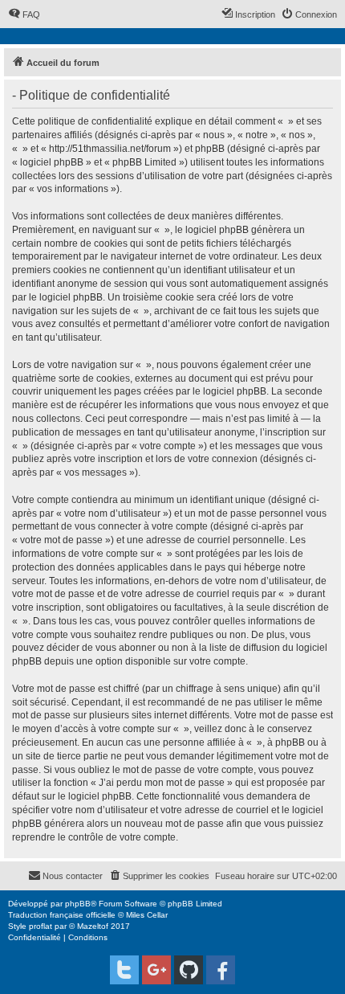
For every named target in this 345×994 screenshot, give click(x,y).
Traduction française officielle (62, 914)
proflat (40, 926)
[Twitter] (124, 969)
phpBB (78, 903)
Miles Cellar (147, 914)
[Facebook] (220, 969)
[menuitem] (24, 14)
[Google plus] (156, 969)
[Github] (188, 969)
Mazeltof (92, 926)
